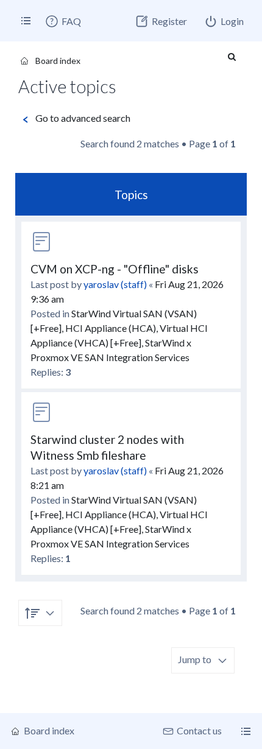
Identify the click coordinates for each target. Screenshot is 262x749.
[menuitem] (62, 21)
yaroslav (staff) (115, 284)
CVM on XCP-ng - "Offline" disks (114, 269)
